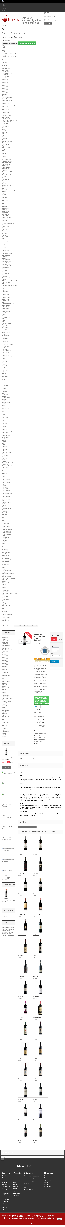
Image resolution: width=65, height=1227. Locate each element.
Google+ (38, 709)
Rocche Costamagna (7, 141)
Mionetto (4, 416)
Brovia (3, 232)
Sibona (3, 517)
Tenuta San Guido (6, 534)
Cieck (3, 287)
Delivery (4, 55)
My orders (46, 1175)
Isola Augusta (5, 376)
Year (52, 653)
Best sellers (15, 1180)
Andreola (4, 184)
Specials (6, 743)
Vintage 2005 (5, 83)
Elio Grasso (5, 329)
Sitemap (15, 1197)
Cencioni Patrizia (6, 278)
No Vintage (4, 77)
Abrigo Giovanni (6, 99)
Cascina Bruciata (6, 259)
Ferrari (3, 340)
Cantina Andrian (6, 249)
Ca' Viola (4, 247)
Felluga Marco (5, 335)
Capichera (4, 256)
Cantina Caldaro (6, 250)
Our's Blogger (8, 910)
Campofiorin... (37, 1017)
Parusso (4, 447)
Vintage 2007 (5, 86)
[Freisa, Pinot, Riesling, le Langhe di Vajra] (8, 842)
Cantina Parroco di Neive (8, 252)
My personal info (48, 1184)
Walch (3, 567)
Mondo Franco (5, 422)
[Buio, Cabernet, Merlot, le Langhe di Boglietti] (8, 776)
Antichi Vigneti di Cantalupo (9, 105)
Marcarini (4, 399)
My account (48, 1173)
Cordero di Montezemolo (8, 303)
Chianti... (20, 894)
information (4, 49)
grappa (8, 935)
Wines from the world (7, 73)
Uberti (3, 543)
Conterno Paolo (6, 300)
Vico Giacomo (5, 554)
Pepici (3, 135)
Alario (3, 173)
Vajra (3, 544)
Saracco (4, 505)
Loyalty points (5, 52)
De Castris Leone (6, 317)
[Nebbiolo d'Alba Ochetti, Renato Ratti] (40, 1069)
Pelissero (4, 450)
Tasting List (5, 96)
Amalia (3, 102)
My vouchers (47, 1186)
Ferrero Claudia (5, 343)
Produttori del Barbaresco (8, 469)
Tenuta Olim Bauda (6, 532)
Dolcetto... (20, 852)
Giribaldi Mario (5, 126)
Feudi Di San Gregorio (7, 344)
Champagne (5, 70)
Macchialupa (5, 394)
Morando (4, 426)
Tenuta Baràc (5, 143)
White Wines (5, 61)
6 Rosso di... (5, 898)
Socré (3, 520)
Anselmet (4, 187)
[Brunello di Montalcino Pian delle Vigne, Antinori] (25, 863)
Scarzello (4, 511)
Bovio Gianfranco (6, 221)
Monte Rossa (5, 425)
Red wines (4, 62)
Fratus (3, 358)
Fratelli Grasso (5, 353)
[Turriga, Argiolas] (40, 946)
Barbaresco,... (22, 1099)
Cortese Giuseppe (6, 311)
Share (43, 706)
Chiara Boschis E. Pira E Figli (9, 281)
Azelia (3, 199)
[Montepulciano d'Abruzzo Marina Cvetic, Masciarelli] (40, 905)
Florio (3, 347)
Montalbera (4, 423)
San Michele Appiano (7, 502)
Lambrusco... (36, 976)
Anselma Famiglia (6, 103)
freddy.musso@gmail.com (30, 1189)
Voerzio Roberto (6, 566)
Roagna (4, 485)
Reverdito (4, 478)
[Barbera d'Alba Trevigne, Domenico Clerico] (40, 1090)
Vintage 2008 (5, 88)
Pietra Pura (5, 455)
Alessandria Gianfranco (7, 174)
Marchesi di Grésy (6, 403)
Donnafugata (5, 325)
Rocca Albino (5, 487)
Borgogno (4, 218)
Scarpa (3, 510)
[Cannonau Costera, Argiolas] (25, 1028)
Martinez (4, 406)
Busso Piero (5, 240)
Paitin (3, 444)
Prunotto (4, 470)
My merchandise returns (50, 1178)
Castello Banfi (5, 267)
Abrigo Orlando (5, 168)
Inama (3, 375)
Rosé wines (5, 64)
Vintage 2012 (5, 94)
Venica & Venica (6, 550)
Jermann (4, 378)
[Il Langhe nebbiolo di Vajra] (8, 831)
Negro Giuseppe (6, 132)
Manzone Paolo (6, 397)
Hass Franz (5, 370)
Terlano (4, 535)
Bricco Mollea (5, 109)
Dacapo (4, 114)
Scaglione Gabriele (6, 508)
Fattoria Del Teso (6, 118)
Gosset (4, 367)
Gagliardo (4, 359)
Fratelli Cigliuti (5, 352)
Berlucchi (4, 206)
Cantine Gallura (6, 255)
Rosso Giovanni (6, 497)
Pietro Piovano (5, 136)
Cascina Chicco (6, 264)
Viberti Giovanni (6, 552)
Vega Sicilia (5, 547)
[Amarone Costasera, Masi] (25, 946)
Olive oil (4, 156)
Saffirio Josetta (5, 500)
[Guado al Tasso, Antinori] (40, 884)
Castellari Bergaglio (6, 265)
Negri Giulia (5, 432)
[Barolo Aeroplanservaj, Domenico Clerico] (25, 1110)
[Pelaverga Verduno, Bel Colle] (25, 1007)
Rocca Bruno (5, 488)
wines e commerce (9, 929)
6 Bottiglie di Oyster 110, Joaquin (7, 758)
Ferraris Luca (5, 341)
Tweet (37, 706)
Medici (3, 414)
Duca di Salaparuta (6, 328)
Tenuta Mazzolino (6, 531)
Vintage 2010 (5, 91)
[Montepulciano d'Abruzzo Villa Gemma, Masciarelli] (25, 925)
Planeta (4, 461)
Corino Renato (5, 306)
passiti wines (5, 65)
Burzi (3, 238)
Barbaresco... (36, 996)
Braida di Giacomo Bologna (8, 223)
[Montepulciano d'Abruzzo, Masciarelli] (25, 905)
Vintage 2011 (5, 93)
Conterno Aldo (5, 296)
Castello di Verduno (6, 271)
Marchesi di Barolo (6, 402)
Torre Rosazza (5, 538)
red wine (9, 927)
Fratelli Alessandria (6, 350)
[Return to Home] (3, 626)
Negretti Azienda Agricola (8, 431)
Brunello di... (21, 873)
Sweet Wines (5, 67)
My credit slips (47, 1180)
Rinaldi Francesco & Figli (8, 481)
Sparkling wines (6, 68)
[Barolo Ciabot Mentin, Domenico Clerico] (40, 1110)
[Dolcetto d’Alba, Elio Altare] (25, 843)
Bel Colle (4, 203)
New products (16, 1178)
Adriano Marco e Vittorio (8, 100)
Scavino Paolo (5, 513)
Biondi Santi (5, 212)
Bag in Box (4, 146)
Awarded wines (5, 76)
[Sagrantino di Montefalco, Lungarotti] (40, 863)
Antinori (4, 191)
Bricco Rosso (5, 231)
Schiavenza (5, 514)
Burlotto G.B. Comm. (7, 237)
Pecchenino (5, 449)
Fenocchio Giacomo (7, 337)
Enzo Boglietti (5, 117)
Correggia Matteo (6, 308)
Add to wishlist (54, 666)
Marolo (3, 405)
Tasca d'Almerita (6, 523)
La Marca (4, 381)
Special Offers (5, 71)
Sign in (3, 4)
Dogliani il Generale (6, 115)
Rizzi (3, 484)
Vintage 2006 (5, 85)
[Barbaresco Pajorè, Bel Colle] (40, 987)
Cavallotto (4, 276)
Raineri (3, 472)
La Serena (4, 384)
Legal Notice (5, 58)
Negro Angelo (5, 130)
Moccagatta (5, 417)
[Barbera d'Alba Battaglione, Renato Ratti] (40, 1028)
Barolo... (20, 1058)
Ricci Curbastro (6, 479)
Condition (36, 643)
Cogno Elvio (5, 290)
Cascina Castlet (6, 262)
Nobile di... (36, 935)
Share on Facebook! (40, 733)
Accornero (4, 170)
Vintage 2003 (5, 80)
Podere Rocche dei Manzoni (9, 463)
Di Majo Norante (6, 322)
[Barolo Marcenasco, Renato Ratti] (25, 1048)
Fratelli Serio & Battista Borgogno (10, 120)
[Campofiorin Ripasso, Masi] (40, 1007)
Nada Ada (4, 429)
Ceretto (4, 279)
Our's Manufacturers (7, 97)
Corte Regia (5, 309)
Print (37, 743)
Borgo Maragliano (6, 217)
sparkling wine (5, 930)
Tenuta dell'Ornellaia (7, 529)
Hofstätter (4, 372)
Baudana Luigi (5, 202)
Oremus (4, 440)
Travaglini (4, 540)
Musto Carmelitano (6, 428)
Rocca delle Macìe (6, 490)
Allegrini (4, 176)
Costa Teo (4, 312)
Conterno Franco (6, 112)
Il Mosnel (4, 373)
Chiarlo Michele (6, 282)
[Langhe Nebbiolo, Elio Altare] (40, 843)
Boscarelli (4, 220)
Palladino (4, 133)
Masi (3, 411)
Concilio (4, 293)
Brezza (3, 108)
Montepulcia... (22, 914)
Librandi (4, 388)
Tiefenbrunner (5, 537)
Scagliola (4, 507)
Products (4, 59)
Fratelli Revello (5, 355)
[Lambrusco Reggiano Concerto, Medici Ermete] (40, 966)
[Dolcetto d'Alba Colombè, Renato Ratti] (25, 1069)
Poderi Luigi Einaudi (7, 466)
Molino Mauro (5, 419)
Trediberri (4, 541)
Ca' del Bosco (5, 246)
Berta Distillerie (5, 208)
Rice (3, 158)
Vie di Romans (5, 555)
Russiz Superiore (6, 499)
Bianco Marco (5, 211)
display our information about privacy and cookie (43, 1223)
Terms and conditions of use (9, 53)
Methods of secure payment (9, 56)
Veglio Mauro (5, 549)
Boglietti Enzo (5, 214)
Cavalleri (4, 274)
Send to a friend (40, 731)
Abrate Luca (5, 165)
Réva (3, 476)
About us (4, 50)
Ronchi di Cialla (6, 496)
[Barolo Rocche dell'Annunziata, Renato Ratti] (40, 1048)
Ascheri (4, 196)
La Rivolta (4, 382)
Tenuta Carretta (6, 526)
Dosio (3, 326)
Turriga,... (35, 955)
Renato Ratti (5, 473)
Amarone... (21, 955)
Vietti (3, 557)
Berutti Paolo (5, 209)
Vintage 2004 (5, 82)
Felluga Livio (5, 334)
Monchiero (4, 129)
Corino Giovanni (6, 305)
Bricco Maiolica (6, 227)
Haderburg (4, 369)
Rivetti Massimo (6, 482)
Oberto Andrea (5, 437)
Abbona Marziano (6, 164)
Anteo (3, 188)
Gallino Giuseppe (6, 144)
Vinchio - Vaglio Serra (7, 560)
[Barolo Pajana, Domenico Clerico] (25, 1131)
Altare (3, 180)
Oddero (4, 438)
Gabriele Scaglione (6, 121)
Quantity (54, 646)
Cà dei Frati (5, 241)
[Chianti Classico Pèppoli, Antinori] (25, 884)
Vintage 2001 (5, 79)
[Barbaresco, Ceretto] (25, 1090)
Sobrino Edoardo (6, 519)
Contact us (4, 5)
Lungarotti (4, 391)
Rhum (3, 150)
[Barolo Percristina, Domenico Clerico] (40, 1131)
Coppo (3, 302)
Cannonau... (21, 1037)
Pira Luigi (4, 138)
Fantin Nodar (5, 331)
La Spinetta (5, 123)
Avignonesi (4, 197)
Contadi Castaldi (6, 294)
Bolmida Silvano (6, 215)
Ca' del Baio (5, 244)
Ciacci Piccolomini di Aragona (9, 285)
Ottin (3, 443)
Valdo (3, 546)
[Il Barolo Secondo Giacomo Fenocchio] (8, 820)
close (59, 1219)
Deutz (3, 320)
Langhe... (35, 852)
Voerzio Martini (5, 564)
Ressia (3, 140)
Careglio (4, 258)
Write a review (37, 712)
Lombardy (12, 935)
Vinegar (4, 153)
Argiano (4, 193)
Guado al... (36, 894)
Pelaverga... (21, 1017)
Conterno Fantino (6, 297)
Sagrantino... (36, 873)
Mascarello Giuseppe (7, 408)
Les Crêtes (4, 387)
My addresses (47, 1182)
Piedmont (4, 927)
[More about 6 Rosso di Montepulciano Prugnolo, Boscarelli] (6, 893)
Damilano (4, 315)
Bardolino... (21, 996)
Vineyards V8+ (5, 561)
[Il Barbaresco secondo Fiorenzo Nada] (8, 853)
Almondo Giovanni (6, 177)
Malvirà (4, 396)
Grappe (4, 149)
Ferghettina (5, 338)
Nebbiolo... (36, 1079)
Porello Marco (5, 467)
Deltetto (4, 318)
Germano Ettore (6, 362)
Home (3, 47)
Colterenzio (5, 291)
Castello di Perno (6, 270)
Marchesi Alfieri (6, 400)
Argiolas (4, 194)
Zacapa (4, 569)
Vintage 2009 (5, 89)
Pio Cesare (4, 458)
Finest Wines (5, 74)
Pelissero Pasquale (6, 452)
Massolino (4, 412)
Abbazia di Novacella (7, 161)
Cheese (4, 155)
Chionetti (4, 284)
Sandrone (4, 503)
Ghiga (3, 124)
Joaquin (4, 127)
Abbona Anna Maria (7, 162)
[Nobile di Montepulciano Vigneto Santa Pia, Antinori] (40, 925)
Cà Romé (4, 243)
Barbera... (35, 1037)
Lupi (3, 393)
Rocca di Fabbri (6, 491)
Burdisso (4, 111)
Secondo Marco (6, 516)
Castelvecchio (5, 273)
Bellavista (4, 205)
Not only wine (5, 152)
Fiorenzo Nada (5, 346)
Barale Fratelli (5, 106)
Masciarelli (4, 409)
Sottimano (4, 522)
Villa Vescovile (5, 558)
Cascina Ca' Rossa (6, 261)
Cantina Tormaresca (7, 253)
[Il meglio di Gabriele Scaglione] (8, 809)
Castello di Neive (6, 268)
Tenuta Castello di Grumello (9, 528)
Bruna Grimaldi (5, 234)
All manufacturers (6, 159)
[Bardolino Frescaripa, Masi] (25, 987)
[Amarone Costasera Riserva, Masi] (25, 966)
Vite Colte (4, 563)
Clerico (3, 288)
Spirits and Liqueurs (7, 147)
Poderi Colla (5, 464)
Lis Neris (4, 390)
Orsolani (4, 441)
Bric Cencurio (5, 226)
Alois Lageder (5, 179)
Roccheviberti (5, 494)
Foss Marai (5, 349)
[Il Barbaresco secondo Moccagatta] (8, 864)
